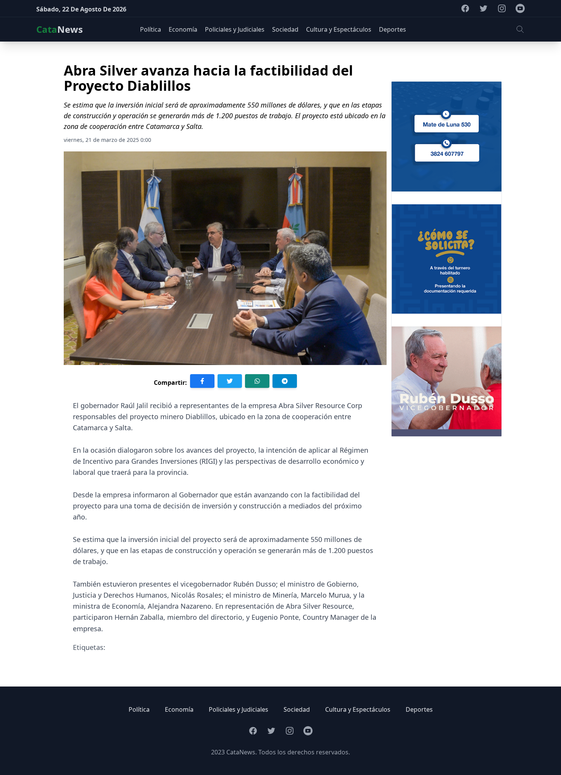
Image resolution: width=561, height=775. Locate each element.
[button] (520, 29)
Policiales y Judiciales (238, 709)
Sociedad (297, 709)
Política (139, 709)
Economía (179, 709)
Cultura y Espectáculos (357, 709)
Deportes (419, 709)
